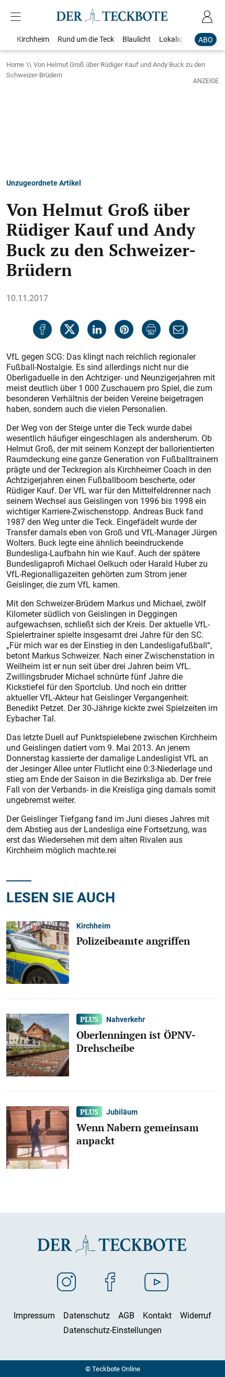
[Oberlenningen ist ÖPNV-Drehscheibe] (37, 1044)
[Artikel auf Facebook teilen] (42, 329)
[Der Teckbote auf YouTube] (156, 1281)
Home (15, 64)
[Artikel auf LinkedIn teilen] (96, 329)
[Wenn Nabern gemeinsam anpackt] (37, 1136)
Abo (205, 39)
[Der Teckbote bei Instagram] (66, 1281)
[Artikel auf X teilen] (69, 329)
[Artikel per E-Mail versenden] (178, 329)
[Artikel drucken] (151, 329)
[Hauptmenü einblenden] (17, 17)
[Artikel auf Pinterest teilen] (124, 329)
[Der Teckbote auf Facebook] (110, 1281)
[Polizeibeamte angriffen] (37, 951)
